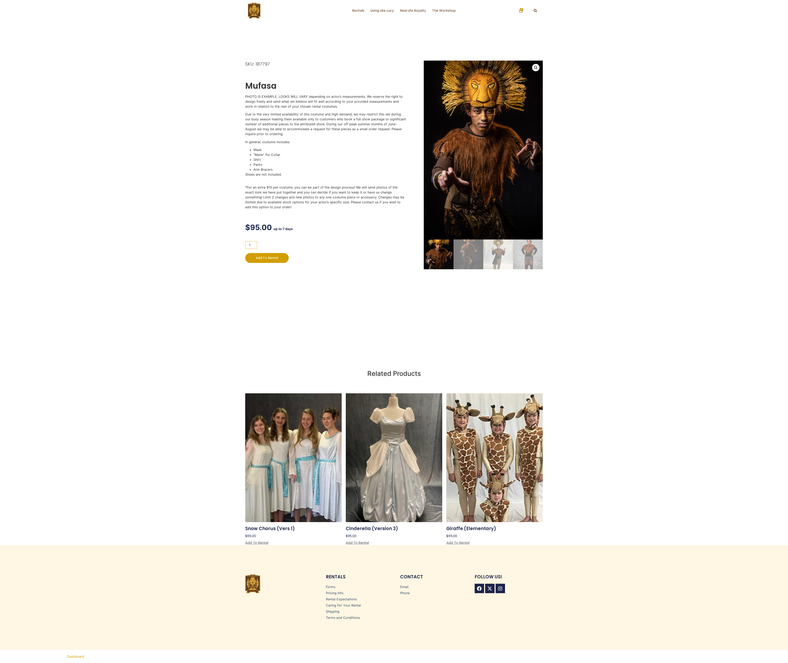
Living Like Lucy (382, 10)
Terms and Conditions (343, 618)
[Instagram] (500, 588)
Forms (330, 587)
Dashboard (75, 656)
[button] (535, 10)
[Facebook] (479, 588)
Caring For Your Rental (343, 605)
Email (404, 587)
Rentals (358, 10)
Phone (405, 593)
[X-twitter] (490, 588)
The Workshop (444, 10)
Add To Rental (267, 258)
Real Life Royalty (413, 10)
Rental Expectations (341, 599)
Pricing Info (335, 593)
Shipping (332, 611)
